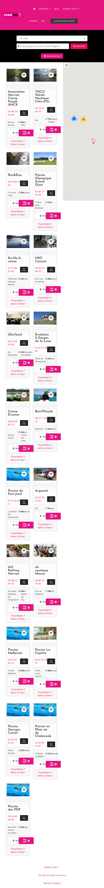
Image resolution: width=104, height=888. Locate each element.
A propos (33, 21)
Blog (56, 9)
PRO (43, 21)
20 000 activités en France (52, 875)
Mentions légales (52, 883)
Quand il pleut (70, 9)
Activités (43, 9)
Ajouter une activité (64, 21)
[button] (53, 215)
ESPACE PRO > (52, 867)
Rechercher (80, 46)
